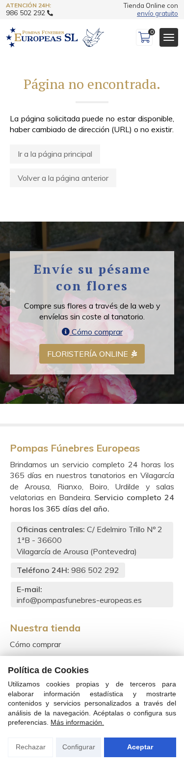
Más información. (77, 722)
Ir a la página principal (55, 154)
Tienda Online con (151, 9)
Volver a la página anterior (63, 178)
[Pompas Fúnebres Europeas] (55, 37)
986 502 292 (95, 570)
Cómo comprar (96, 332)
